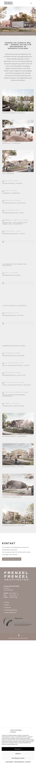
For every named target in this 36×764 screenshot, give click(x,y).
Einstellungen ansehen (18, 758)
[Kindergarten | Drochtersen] (10, 403)
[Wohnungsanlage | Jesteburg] (11, 353)
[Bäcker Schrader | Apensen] (10, 180)
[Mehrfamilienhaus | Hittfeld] (10, 312)
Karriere (7, 605)
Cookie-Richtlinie (9, 761)
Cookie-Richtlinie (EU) (10, 612)
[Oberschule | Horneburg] (18, 141)
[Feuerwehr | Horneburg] (9, 190)
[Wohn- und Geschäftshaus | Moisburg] (13, 382)
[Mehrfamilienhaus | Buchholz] (18, 111)
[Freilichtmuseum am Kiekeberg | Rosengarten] (15, 392)
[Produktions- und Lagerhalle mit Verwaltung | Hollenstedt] (18, 220)
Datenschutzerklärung (19, 761)
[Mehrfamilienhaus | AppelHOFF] (18, 523)
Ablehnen (18, 753)
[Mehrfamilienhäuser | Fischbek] (18, 323)
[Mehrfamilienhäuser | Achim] (10, 210)
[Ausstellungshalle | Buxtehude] (18, 283)
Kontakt (7, 602)
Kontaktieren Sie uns (11, 559)
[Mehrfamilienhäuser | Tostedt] (11, 231)
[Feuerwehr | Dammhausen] (18, 495)
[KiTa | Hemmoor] (18, 171)
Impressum (28, 761)
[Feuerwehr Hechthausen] (10, 272)
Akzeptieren (18, 749)
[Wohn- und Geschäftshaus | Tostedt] (13, 362)
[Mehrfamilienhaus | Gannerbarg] (18, 434)
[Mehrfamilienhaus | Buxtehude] (11, 200)
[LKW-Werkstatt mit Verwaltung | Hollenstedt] (18, 242)
